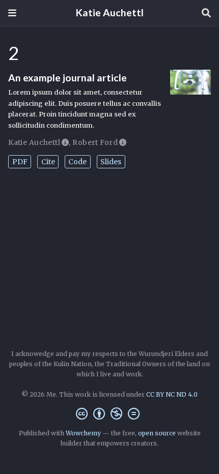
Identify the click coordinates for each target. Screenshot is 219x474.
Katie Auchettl (110, 12)
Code (77, 161)
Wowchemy (83, 433)
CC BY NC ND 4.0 (172, 394)
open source (157, 433)
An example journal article (67, 77)
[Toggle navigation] (12, 12)
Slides (110, 161)
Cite (48, 161)
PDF (20, 161)
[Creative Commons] (110, 413)
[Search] (206, 13)
